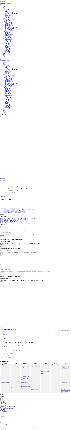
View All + (2, 203)
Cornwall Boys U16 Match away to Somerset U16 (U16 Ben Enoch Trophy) (25, 377)
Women (60, 330)
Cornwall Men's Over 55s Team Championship (8, 219)
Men (57, 330)
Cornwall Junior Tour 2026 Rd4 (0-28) (7, 222)
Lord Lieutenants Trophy (4, 208)
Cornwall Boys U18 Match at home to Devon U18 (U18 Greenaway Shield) (35, 366)
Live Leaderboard (3, 180)
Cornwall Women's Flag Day (5, 220)
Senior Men (65, 330)
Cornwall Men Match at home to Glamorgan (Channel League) (65, 368)
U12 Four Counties (6, 334)
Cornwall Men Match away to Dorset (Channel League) (12, 350)
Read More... (2, 235)
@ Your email (3, 416)
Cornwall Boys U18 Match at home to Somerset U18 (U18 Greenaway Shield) (45, 371)
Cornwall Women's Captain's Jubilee (6, 212)
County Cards (2, 178)
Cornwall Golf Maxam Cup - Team (6, 221)
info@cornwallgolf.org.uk (6, 401)
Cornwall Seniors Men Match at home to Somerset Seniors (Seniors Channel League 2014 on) (25, 367)
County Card (2, 410)
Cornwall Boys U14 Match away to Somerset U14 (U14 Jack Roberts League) (25, 379)
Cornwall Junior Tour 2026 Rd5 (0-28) (7, 210)
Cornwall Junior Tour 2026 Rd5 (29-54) (7, 211)
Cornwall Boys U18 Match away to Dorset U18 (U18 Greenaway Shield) (16, 342)
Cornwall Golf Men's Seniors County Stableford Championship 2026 (12, 218)
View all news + (3, 226)
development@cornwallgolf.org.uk (7, 408)
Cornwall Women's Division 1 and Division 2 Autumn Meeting (11, 209)
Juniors (69, 330)
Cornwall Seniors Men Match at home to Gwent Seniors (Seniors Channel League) (5, 382)
